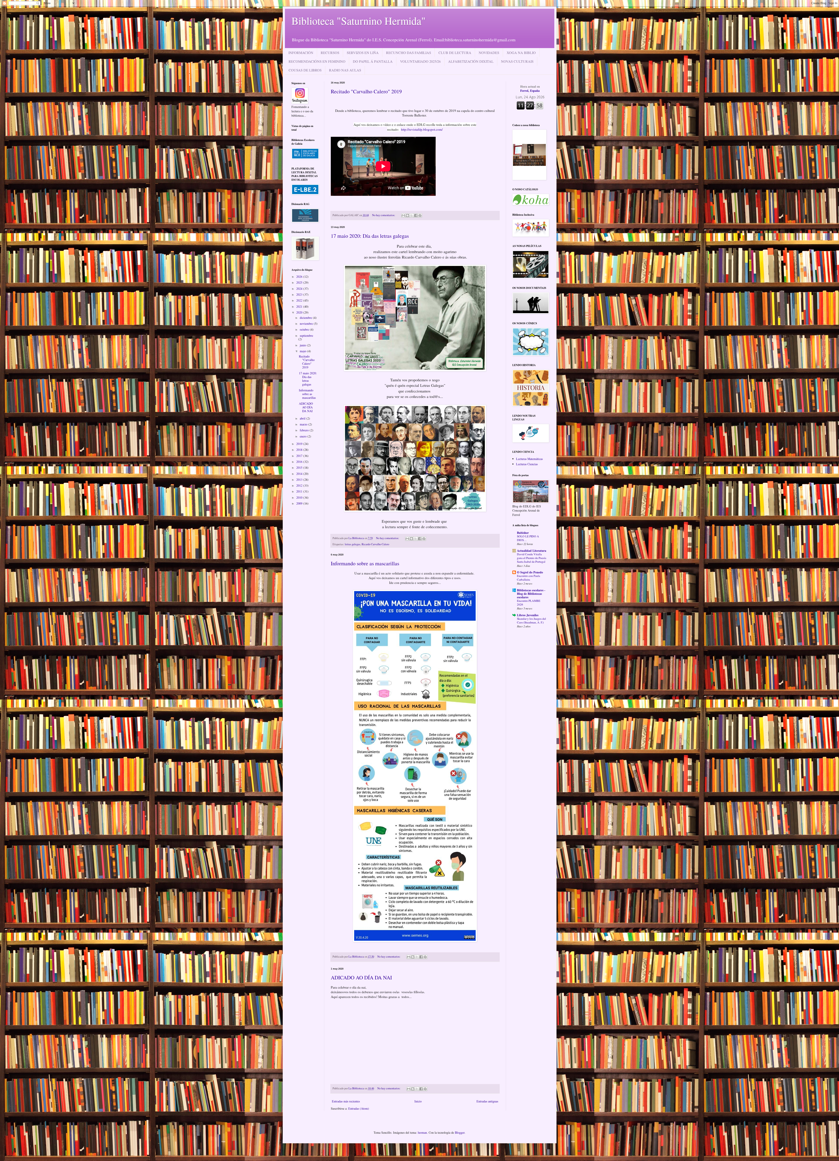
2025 (299, 282)
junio (303, 345)
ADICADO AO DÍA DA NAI (361, 977)
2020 (299, 312)
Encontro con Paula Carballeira (528, 577)
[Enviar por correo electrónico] (403, 215)
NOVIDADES (489, 52)
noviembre (307, 323)
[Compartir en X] (411, 215)
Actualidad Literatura (531, 550)
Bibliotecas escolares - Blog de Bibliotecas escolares (531, 593)
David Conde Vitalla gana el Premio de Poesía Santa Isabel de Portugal (531, 558)
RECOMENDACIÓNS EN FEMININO (317, 61)
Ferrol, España (530, 88)
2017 (299, 456)
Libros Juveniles (527, 615)
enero (303, 436)
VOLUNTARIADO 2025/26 (420, 61)
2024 (299, 288)
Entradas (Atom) (358, 1108)
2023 (299, 294)
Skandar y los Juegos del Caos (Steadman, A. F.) (531, 620)
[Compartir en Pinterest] (420, 215)
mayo (303, 351)
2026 (299, 276)
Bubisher (523, 532)
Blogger (460, 1132)
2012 (299, 485)
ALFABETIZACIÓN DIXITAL (471, 61)
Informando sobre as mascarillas (365, 563)
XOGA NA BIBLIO (521, 52)
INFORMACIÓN (300, 52)
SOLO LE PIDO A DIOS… (528, 538)
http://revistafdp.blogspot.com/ (422, 129)
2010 (299, 497)
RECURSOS (330, 52)
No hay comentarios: (384, 215)
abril (303, 418)
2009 (299, 503)
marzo (304, 424)
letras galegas (352, 544)
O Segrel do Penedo (530, 572)
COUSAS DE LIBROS (305, 70)
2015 (299, 467)
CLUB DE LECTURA (455, 52)
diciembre (306, 318)
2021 (299, 306)
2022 (299, 300)
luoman (422, 1132)
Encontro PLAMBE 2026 (528, 602)
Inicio (418, 1101)
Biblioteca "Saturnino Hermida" (358, 21)
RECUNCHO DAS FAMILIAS (408, 52)
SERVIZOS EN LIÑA (363, 52)
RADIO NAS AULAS (345, 70)
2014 (299, 474)
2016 (299, 462)
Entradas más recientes (346, 1101)
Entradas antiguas (487, 1101)
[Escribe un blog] (407, 215)
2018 (299, 450)
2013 (299, 479)
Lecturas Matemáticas (529, 459)
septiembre (306, 335)
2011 (299, 491)
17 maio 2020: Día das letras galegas (370, 235)
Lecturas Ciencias (527, 464)
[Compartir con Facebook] (416, 215)
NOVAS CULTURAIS (517, 61)
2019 (299, 444)
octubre (305, 329)
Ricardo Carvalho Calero (375, 544)
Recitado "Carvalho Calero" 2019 (366, 91)
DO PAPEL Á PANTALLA (373, 61)
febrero (305, 430)
